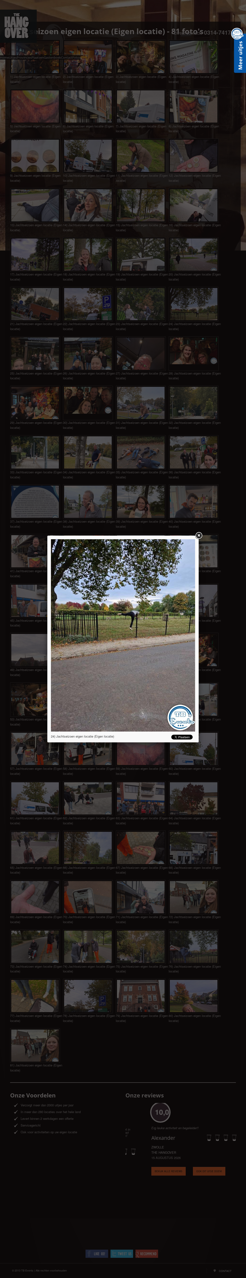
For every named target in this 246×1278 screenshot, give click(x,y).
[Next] (166, 635)
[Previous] (80, 635)
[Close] (198, 535)
